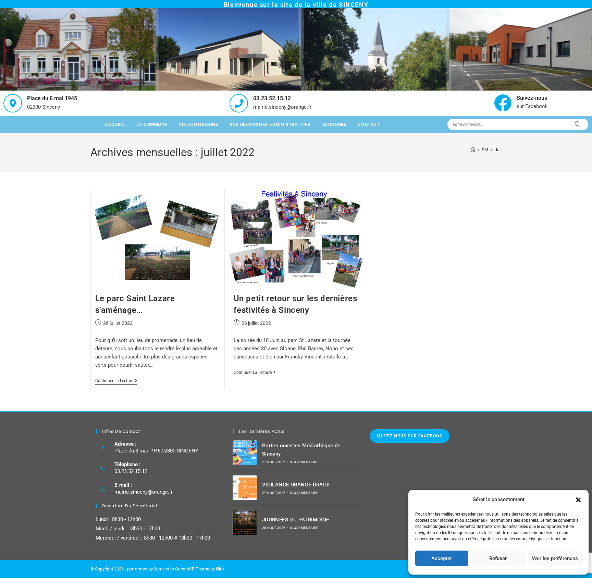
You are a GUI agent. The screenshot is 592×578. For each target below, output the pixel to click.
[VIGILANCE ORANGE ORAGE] (245, 487)
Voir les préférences (555, 558)
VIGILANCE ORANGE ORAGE (296, 485)
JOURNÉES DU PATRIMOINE (295, 520)
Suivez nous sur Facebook (410, 436)
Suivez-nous (532, 98)
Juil (498, 149)
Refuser (498, 558)
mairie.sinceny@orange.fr (143, 492)
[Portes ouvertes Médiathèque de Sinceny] (245, 452)
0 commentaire (304, 462)
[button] (578, 499)
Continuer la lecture (116, 380)
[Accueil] (473, 149)
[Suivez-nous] (502, 102)
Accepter (441, 558)
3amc (159, 568)
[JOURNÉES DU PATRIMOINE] (245, 522)
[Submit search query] (578, 124)
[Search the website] (517, 124)
